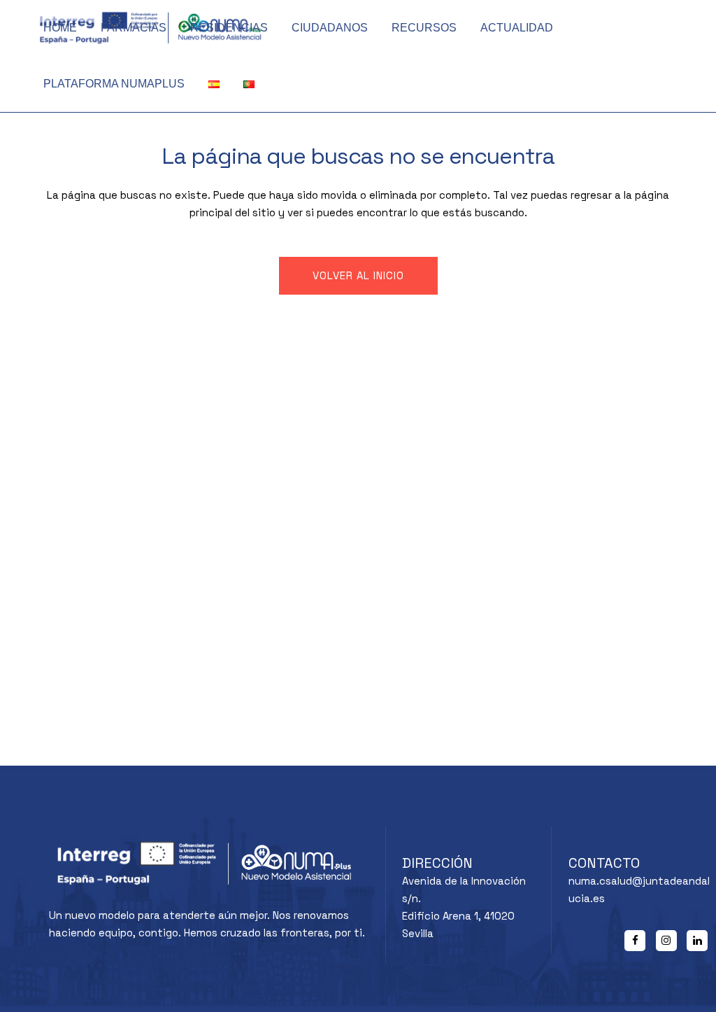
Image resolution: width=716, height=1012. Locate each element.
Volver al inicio (358, 275)
